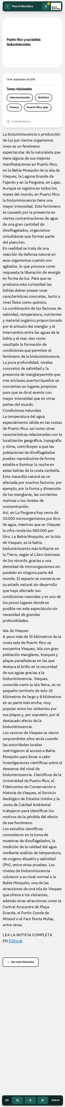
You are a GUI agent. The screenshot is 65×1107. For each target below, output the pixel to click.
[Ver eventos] (42, 1100)
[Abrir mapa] (30, 1100)
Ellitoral (15, 941)
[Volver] (8, 6)
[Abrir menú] (17, 1100)
